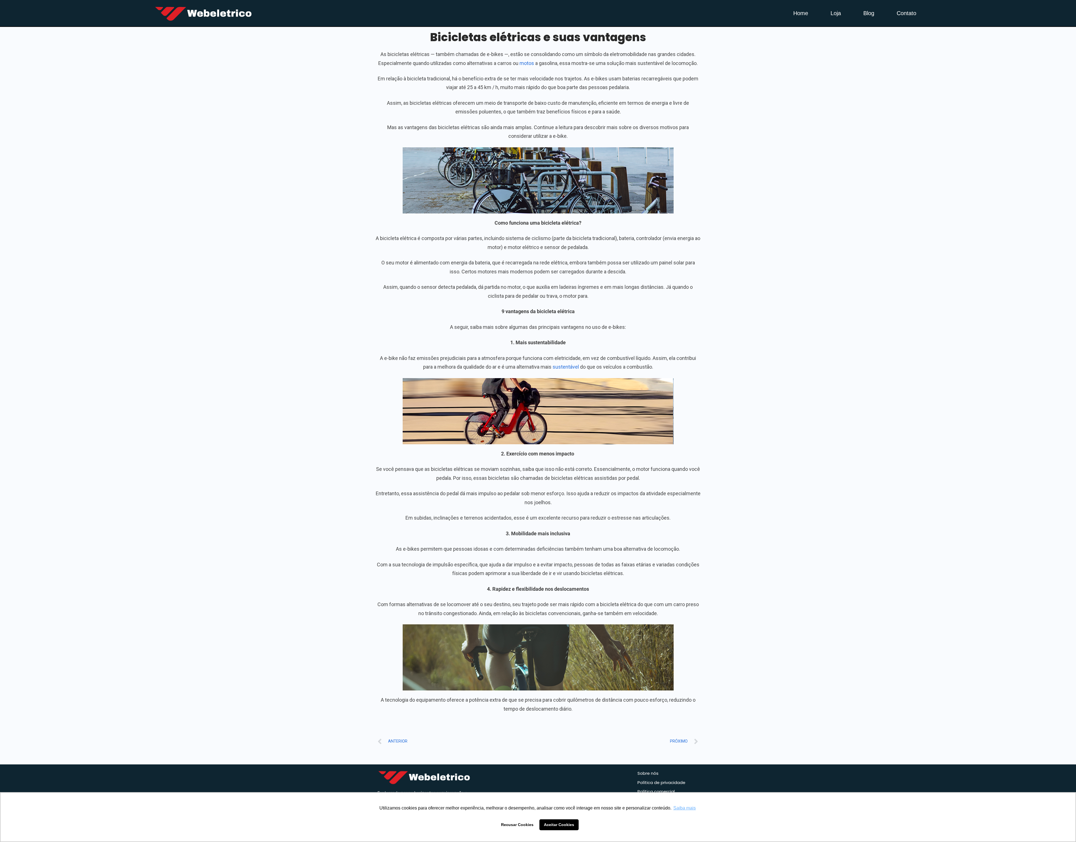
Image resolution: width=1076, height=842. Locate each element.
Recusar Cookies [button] (517, 824)
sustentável (566, 367)
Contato (906, 13)
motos (527, 63)
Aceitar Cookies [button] (559, 824)
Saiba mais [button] (684, 808)
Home (800, 13)
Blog (868, 13)
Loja (836, 13)
